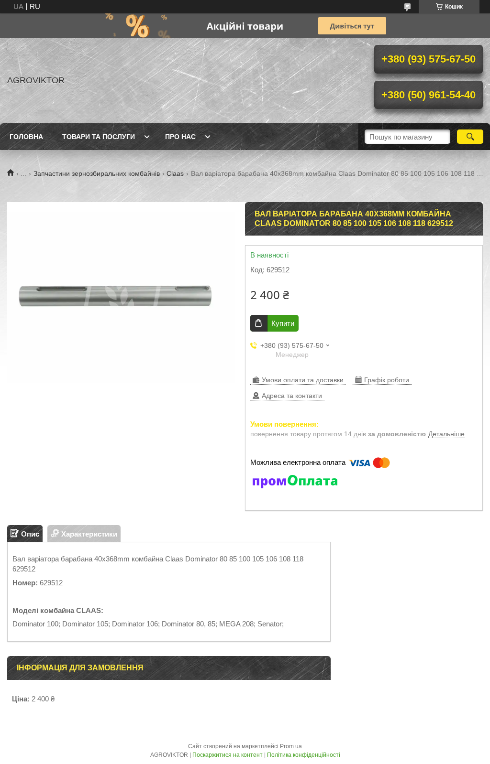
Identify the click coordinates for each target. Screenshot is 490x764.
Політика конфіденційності (303, 755)
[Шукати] (470, 136)
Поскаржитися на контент (227, 755)
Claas (175, 173)
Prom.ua (291, 746)
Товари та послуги (98, 136)
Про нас (180, 136)
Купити (282, 323)
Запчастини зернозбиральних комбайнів (96, 173)
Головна (26, 136)
